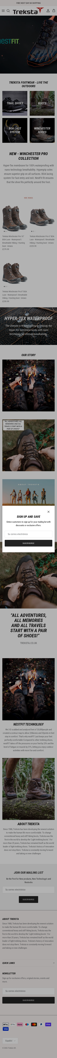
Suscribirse (28, 543)
